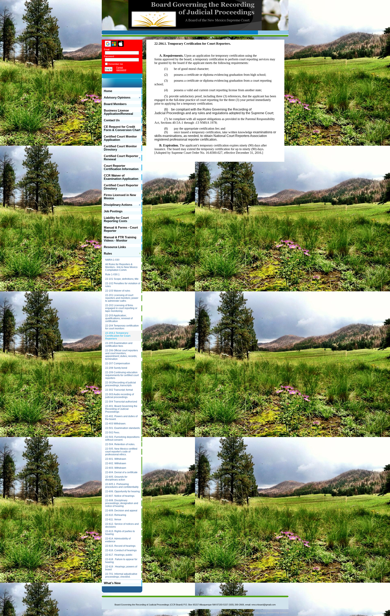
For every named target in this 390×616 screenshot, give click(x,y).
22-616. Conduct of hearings (121, 550)
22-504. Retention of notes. (120, 444)
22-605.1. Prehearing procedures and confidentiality (122, 485)
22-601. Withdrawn (115, 459)
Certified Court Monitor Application (120, 138)
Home (108, 91)
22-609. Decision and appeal (121, 510)
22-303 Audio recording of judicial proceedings (119, 396)
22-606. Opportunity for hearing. (122, 491)
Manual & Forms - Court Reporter (121, 229)
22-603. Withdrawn (115, 467)
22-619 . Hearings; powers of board (121, 568)
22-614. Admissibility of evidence (118, 540)
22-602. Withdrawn (115, 463)
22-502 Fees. (112, 432)
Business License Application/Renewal (118, 112)
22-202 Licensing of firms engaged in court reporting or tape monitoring (121, 308)
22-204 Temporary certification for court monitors (122, 327)
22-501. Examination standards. (122, 428)
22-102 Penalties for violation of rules (122, 285)
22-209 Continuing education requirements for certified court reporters (122, 375)
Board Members (115, 104)
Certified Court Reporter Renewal (121, 157)
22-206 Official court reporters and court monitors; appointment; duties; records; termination (121, 354)
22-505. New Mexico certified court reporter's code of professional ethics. (121, 451)
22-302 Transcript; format (119, 389)
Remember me (115, 64)
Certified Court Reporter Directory (121, 187)
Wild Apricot (260, 612)
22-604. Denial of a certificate (121, 472)
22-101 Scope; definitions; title (122, 279)
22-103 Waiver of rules (117, 290)
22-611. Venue (113, 519)
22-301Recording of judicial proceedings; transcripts (120, 384)
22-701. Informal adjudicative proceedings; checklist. (121, 575)
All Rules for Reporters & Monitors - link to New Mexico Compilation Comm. (121, 267)
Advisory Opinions (117, 97)
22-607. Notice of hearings (119, 496)
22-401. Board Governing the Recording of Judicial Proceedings (121, 409)
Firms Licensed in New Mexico (120, 196)
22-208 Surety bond (116, 368)
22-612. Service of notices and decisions (122, 525)
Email (106, 49)
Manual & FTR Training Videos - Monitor (120, 239)
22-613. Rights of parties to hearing (120, 533)
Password (108, 56)
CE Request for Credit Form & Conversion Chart (122, 128)
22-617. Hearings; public (118, 554)
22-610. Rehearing (115, 515)
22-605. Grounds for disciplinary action (116, 478)
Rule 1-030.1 (112, 274)
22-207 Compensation (117, 363)
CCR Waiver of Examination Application (121, 177)
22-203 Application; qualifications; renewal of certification (119, 318)
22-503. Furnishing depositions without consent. (122, 438)
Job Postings (113, 211)
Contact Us (112, 120)
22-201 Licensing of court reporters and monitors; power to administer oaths (121, 298)
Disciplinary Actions (118, 204)
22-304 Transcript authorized (121, 401)
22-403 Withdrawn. (115, 423)
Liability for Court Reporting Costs (116, 219)
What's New (112, 583)
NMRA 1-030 (112, 259)
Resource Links (115, 247)
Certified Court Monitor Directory (120, 148)
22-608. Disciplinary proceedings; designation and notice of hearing (121, 503)
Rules (108, 253)
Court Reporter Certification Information (121, 167)
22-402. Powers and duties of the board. (121, 418)
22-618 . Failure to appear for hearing (121, 561)
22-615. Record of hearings (120, 545)
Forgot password (121, 68)
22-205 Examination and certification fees (118, 344)
